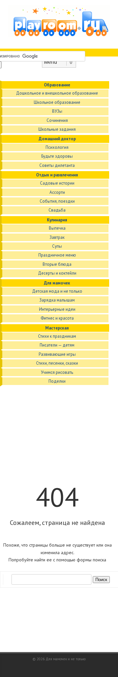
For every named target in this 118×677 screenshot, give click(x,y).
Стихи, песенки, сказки (57, 363)
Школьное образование (57, 102)
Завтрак (57, 237)
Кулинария (57, 220)
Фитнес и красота (57, 318)
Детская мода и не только (57, 291)
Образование (57, 85)
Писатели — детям (57, 345)
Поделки (57, 381)
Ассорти (57, 192)
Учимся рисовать (57, 372)
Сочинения (57, 120)
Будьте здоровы (57, 156)
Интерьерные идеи (57, 309)
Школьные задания (57, 129)
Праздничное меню (57, 255)
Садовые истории (57, 183)
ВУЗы (57, 111)
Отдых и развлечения (57, 175)
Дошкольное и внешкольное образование (57, 93)
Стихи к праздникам (57, 336)
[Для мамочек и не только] (59, 36)
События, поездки (57, 201)
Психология (57, 147)
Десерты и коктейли (57, 273)
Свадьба (57, 210)
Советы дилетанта (57, 165)
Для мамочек (57, 283)
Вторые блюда (57, 264)
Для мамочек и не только (66, 659)
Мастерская (57, 328)
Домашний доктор (57, 139)
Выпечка (57, 228)
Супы (57, 246)
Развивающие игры (57, 354)
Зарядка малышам (57, 300)
